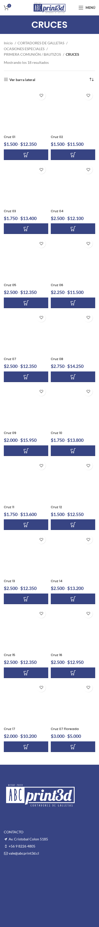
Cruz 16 (56, 655)
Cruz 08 (57, 359)
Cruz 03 (10, 211)
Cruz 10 (56, 433)
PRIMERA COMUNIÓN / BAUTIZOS (33, 54)
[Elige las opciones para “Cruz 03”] (26, 228)
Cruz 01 (9, 137)
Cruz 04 (57, 211)
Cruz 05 (10, 285)
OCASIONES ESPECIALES (24, 49)
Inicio (8, 43)
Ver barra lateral (22, 79)
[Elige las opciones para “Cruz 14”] (73, 599)
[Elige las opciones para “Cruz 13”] (26, 599)
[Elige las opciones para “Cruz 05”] (26, 303)
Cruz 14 (56, 581)
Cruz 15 (9, 655)
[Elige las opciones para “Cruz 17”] (26, 746)
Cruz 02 (57, 137)
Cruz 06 (57, 285)
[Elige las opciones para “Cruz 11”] (26, 524)
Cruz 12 (56, 507)
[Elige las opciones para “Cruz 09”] (26, 450)
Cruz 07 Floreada (65, 729)
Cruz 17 (9, 729)
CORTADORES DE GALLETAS (41, 43)
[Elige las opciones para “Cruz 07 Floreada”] (73, 746)
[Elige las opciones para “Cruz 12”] (73, 524)
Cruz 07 (10, 359)
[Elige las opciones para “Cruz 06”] (73, 303)
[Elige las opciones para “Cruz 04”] (73, 228)
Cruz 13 (9, 581)
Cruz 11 (9, 507)
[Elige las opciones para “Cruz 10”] (73, 450)
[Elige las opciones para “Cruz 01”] (26, 154)
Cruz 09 (10, 433)
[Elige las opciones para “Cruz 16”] (73, 672)
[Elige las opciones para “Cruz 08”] (73, 376)
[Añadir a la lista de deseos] (41, 95)
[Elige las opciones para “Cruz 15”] (26, 672)
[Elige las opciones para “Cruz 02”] (73, 154)
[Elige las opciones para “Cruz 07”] (26, 376)
